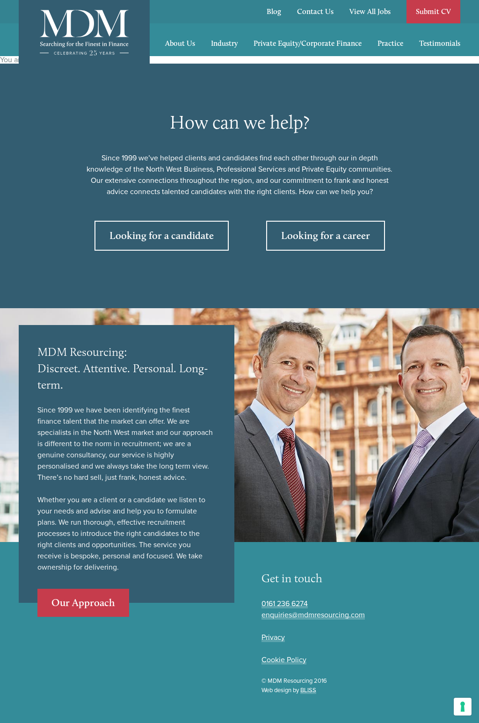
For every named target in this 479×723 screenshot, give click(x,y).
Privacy (273, 637)
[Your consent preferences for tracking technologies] (463, 707)
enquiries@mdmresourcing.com (313, 615)
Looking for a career (325, 235)
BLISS (308, 690)
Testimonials (439, 43)
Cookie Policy (283, 660)
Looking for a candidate (161, 235)
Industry (224, 43)
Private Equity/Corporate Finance (308, 43)
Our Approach (83, 602)
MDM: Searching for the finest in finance (84, 32)
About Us (180, 43)
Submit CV (433, 11)
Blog (274, 11)
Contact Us (315, 11)
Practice (390, 43)
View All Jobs (370, 11)
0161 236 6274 (284, 603)
